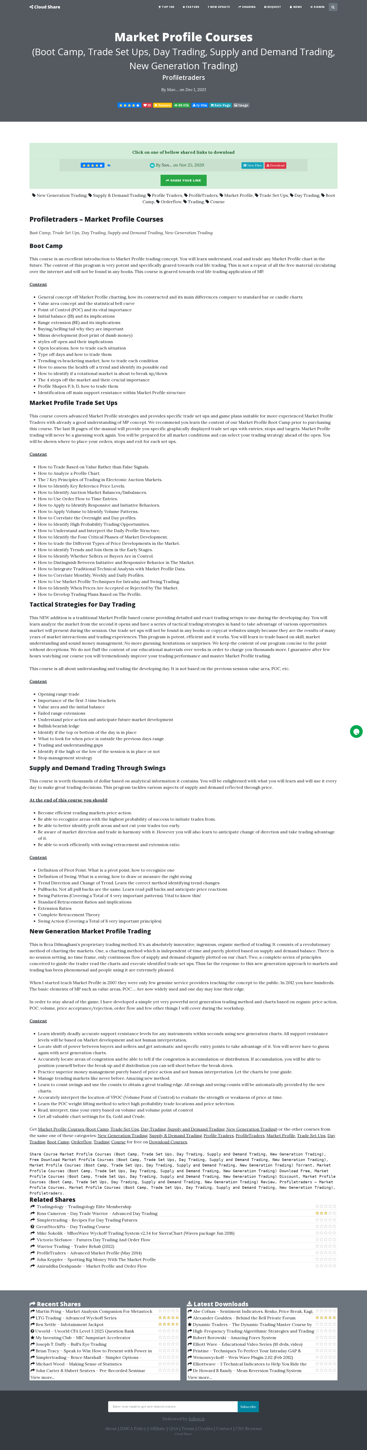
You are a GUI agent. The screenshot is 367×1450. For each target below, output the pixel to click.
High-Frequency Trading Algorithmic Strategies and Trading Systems (251, 1331)
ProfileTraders (203, 195)
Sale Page (222, 105)
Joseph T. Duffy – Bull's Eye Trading (70, 1344)
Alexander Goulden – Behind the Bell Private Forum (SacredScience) (242, 1318)
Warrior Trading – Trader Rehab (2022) (74, 1246)
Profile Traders (167, 195)
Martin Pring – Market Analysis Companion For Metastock (93, 1311)
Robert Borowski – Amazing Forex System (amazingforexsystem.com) (232, 1337)
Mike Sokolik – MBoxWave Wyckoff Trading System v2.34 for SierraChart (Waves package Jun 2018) (134, 1233)
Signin (319, 7)
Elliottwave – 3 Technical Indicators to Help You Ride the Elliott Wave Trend (247, 1364)
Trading (196, 201)
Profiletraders (183, 77)
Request (274, 7)
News (297, 7)
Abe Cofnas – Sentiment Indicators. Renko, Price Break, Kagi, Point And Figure (250, 1311)
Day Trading (307, 195)
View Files (254, 165)
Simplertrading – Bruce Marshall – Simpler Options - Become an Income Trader (86, 1357)
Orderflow (171, 201)
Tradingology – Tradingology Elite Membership (83, 1206)
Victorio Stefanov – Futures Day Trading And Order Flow (92, 1239)
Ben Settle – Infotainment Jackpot (69, 1324)
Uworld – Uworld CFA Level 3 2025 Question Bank (84, 1331)
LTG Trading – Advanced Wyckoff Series (76, 1317)
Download (276, 165)
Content (38, 284)
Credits (205, 1428)
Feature (192, 7)
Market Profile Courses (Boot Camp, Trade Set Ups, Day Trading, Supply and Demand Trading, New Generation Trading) (157, 1129)
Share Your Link (185, 180)
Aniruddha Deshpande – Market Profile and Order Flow (91, 1266)
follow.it (197, 1418)
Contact (224, 1428)
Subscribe (248, 1407)
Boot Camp (58, 1141)
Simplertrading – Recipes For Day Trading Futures (86, 1220)
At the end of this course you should (68, 800)
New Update (219, 7)
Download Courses (168, 1141)
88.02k (183, 105)
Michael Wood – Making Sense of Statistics (78, 1364)
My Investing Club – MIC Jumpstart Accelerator (83, 1337)
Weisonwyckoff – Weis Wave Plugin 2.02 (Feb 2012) (242, 1357)
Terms (188, 1428)
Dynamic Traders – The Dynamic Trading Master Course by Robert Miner (250, 1324)
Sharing (248, 7)
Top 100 (167, 7)
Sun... (167, 165)
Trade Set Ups (274, 195)
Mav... (173, 89)
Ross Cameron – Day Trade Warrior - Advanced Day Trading (96, 1213)
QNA (173, 1428)
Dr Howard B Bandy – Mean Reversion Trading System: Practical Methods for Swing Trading (245, 1370)
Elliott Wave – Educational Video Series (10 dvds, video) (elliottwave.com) (245, 1344)
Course (217, 201)
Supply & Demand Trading (119, 195)
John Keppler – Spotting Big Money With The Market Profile (95, 1259)
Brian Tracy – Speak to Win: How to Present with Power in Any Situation (91, 1351)
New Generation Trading (61, 195)
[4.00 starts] (129, 105)
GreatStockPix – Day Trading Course (72, 1226)
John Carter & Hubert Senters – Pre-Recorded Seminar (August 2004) (88, 1370)
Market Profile (238, 195)
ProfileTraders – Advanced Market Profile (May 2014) (88, 1253)
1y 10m (201, 105)
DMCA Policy (133, 1428)
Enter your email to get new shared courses (144, 1406)
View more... (43, 1377)
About (111, 1428)
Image (242, 105)
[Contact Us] (356, 731)
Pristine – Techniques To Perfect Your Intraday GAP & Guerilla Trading (244, 1351)
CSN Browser (249, 1428)
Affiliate (157, 1428)
